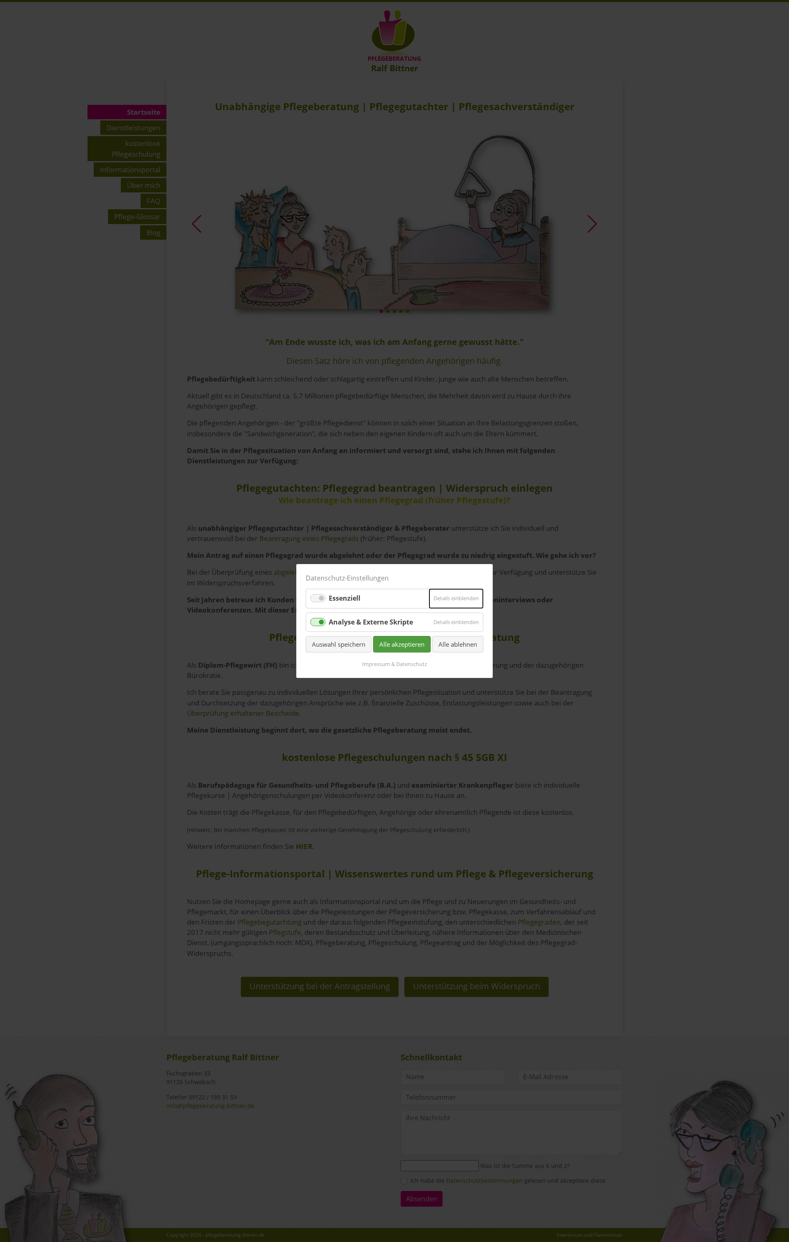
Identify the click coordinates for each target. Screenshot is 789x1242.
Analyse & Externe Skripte (371, 621)
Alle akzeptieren (401, 644)
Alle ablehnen (457, 644)
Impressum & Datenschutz (394, 664)
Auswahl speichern (338, 644)
